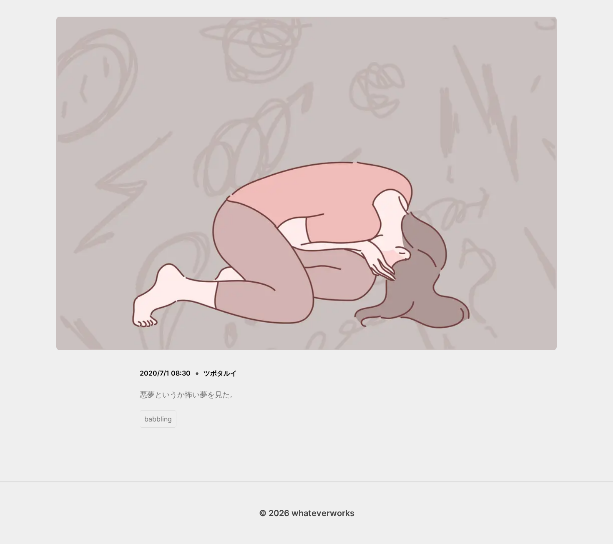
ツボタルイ (220, 373)
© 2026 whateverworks (306, 513)
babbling (158, 419)
